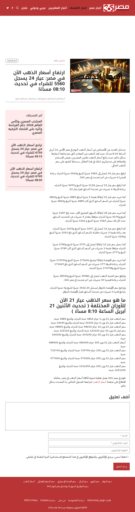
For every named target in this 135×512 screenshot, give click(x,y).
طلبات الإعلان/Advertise (99, 500)
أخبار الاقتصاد (78, 7)
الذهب (39, 98)
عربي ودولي (38, 7)
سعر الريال (83, 481)
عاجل (24, 7)
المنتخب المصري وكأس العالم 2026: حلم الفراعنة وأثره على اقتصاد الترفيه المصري (25, 127)
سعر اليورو (95, 481)
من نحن (62, 500)
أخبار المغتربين (57, 7)
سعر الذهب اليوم (21, 98)
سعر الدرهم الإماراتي (46, 481)
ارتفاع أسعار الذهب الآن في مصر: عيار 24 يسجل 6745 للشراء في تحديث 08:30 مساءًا (26, 174)
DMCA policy (31, 500)
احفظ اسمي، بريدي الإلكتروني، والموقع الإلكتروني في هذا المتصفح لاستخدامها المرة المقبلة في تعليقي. (76, 457)
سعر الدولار (107, 481)
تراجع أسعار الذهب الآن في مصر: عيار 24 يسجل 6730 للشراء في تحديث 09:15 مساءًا (26, 150)
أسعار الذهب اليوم (48, 98)
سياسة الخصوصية (76, 500)
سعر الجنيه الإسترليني (66, 481)
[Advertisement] (67, 39)
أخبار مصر (95, 7)
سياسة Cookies (48, 500)
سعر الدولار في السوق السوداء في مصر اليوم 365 (67, 486)
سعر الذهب (32, 98)
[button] (17, 8)
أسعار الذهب (60, 98)
